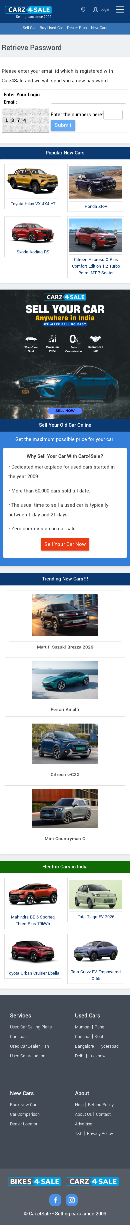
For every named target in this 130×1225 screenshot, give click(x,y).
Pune (99, 1027)
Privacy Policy (100, 1134)
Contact (103, 1114)
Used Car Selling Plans (31, 1027)
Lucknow (97, 1056)
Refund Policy (101, 1105)
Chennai (82, 1037)
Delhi (79, 1056)
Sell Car (29, 28)
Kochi (100, 1037)
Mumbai (82, 1027)
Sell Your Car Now (65, 544)
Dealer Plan (77, 28)
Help (79, 1105)
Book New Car (23, 1105)
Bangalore (84, 1046)
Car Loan (18, 1037)
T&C (79, 1134)
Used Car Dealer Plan (29, 1046)
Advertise (83, 1124)
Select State (83, 9)
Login (104, 9)
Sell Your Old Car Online (65, 425)
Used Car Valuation (27, 1056)
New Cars (99, 28)
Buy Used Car (51, 28)
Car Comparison (25, 1114)
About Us (83, 1114)
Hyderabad (108, 1046)
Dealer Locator (23, 1124)
